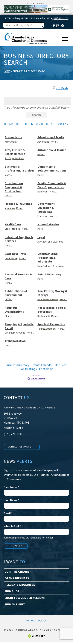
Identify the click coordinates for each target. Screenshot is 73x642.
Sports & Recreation (51, 324)
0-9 (6, 124)
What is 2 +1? (13, 526)
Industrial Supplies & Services (19, 239)
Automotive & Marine (51, 150)
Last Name (11, 500)
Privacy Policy (36, 621)
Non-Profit (42, 191)
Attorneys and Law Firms (50, 241)
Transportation (15, 341)
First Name (11, 487)
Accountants (13, 137)
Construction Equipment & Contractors (14, 187)
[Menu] (65, 39)
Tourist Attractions (46, 329)
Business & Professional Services (19, 169)
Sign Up (16, 545)
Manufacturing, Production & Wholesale (47, 258)
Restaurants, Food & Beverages (51, 310)
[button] (22, 447)
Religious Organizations (14, 310)
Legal (41, 237)
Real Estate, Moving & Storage (52, 293)
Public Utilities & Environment (16, 293)
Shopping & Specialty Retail (19, 326)
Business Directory (17, 365)
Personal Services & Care (18, 276)
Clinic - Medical (12, 229)
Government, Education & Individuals (46, 208)
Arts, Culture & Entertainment (15, 152)
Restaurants (43, 316)
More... (54, 141)
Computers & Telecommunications (51, 169)
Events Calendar (42, 365)
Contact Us (46, 369)
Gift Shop (10, 332)
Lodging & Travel (16, 254)
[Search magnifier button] (41, 25)
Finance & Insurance (18, 204)
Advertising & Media (50, 137)
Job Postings (28, 369)
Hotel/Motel (11, 258)
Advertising (43, 141)
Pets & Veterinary (49, 275)
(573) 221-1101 (61, 18)
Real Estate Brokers (47, 299)
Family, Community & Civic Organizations (51, 185)
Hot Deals (62, 88)
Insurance (10, 208)
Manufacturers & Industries (51, 266)
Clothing (20, 332)
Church (8, 316)
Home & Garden (48, 224)
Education (42, 216)
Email (8, 513)
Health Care (13, 224)
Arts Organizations (14, 158)
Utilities (8, 299)
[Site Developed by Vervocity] (36, 636)
